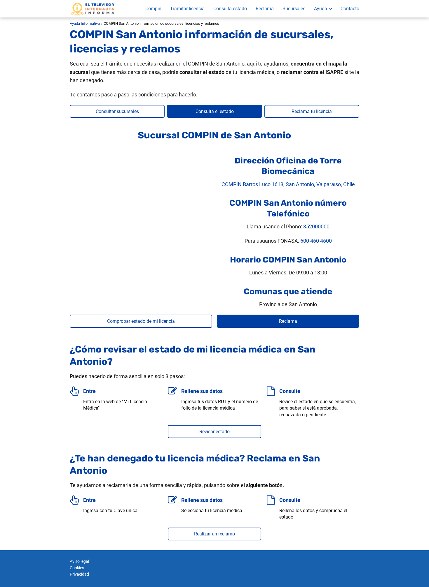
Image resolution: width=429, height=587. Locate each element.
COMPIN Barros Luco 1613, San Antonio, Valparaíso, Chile (288, 184)
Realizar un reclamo (214, 534)
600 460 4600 (316, 241)
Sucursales (293, 8)
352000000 (316, 226)
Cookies (77, 567)
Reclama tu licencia (312, 111)
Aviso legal (79, 561)
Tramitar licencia (187, 8)
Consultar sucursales (117, 111)
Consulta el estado (215, 111)
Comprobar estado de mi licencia (141, 321)
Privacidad (79, 574)
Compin (153, 8)
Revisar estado (214, 431)
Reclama (265, 8)
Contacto (350, 8)
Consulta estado (230, 8)
